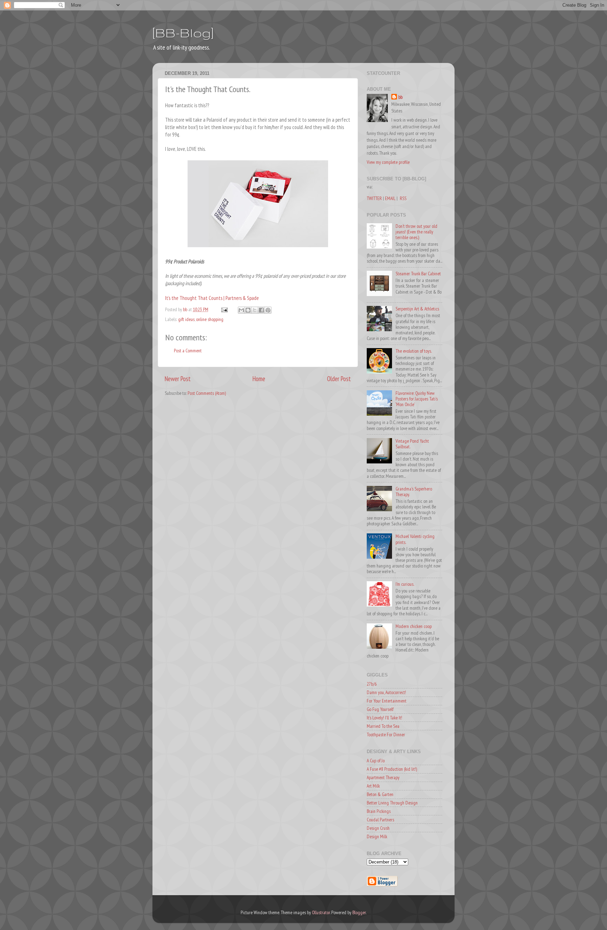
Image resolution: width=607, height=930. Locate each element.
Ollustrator (321, 912)
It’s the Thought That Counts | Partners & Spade (212, 298)
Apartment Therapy (383, 777)
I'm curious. (405, 584)
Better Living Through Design (392, 803)
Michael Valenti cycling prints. (415, 539)
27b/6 (372, 684)
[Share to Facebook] (261, 310)
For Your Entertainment (386, 701)
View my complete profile (388, 162)
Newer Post (178, 378)
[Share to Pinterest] (268, 310)
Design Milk (377, 836)
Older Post (339, 378)
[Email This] (241, 310)
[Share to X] (254, 310)
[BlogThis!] (248, 310)
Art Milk (373, 786)
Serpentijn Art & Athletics (417, 309)
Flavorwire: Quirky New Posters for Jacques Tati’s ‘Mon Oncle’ (417, 399)
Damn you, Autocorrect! (386, 692)
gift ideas (186, 319)
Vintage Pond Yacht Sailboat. (412, 444)
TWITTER (374, 198)
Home (259, 378)
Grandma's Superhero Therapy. (414, 492)
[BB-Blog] (183, 32)
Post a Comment (188, 350)
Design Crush (378, 828)
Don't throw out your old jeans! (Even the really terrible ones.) (416, 231)
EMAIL (390, 198)
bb (400, 97)
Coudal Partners (380, 819)
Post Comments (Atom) (207, 393)
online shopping (209, 319)
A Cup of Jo (376, 760)
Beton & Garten (380, 794)
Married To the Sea (383, 726)
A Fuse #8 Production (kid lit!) (392, 769)
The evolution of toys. (414, 351)
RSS (403, 198)
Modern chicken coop (414, 626)
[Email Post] (224, 309)
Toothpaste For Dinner (386, 734)
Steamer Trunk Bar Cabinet (418, 273)
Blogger (359, 912)
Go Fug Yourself (380, 709)
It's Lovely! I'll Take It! (384, 717)
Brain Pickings (379, 811)
